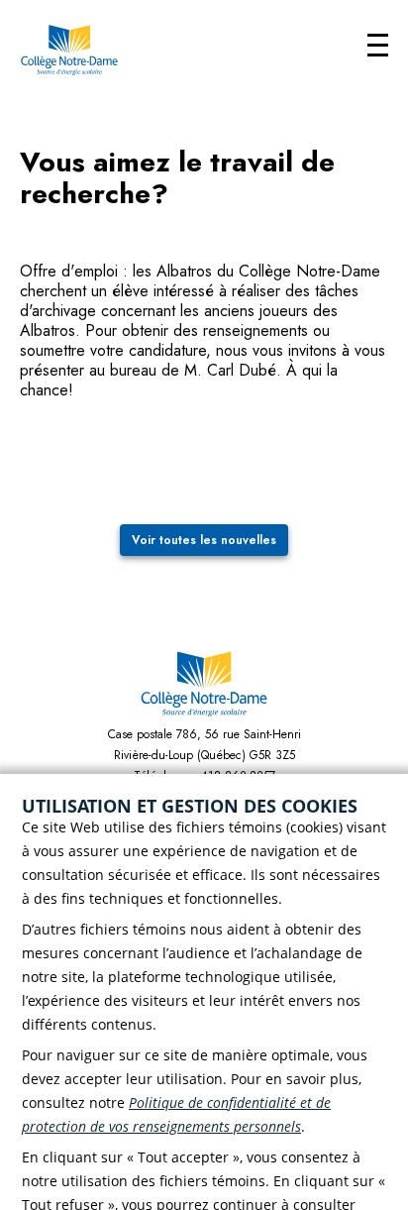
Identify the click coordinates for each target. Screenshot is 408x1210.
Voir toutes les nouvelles (204, 540)
